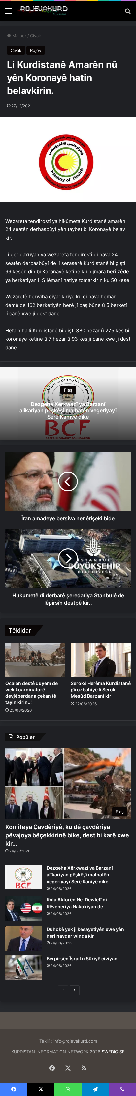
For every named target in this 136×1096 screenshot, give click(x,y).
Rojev (35, 50)
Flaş (68, 390)
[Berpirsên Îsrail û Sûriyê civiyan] (23, 967)
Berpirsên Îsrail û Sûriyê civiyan (82, 958)
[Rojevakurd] (43, 11)
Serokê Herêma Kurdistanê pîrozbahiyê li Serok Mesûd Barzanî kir (101, 689)
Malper (18, 35)
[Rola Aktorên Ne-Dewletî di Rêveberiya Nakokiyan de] (23, 908)
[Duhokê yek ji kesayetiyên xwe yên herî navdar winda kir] (23, 938)
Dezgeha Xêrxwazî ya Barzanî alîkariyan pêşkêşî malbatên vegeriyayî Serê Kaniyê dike (68, 410)
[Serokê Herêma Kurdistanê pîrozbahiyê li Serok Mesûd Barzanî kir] (101, 660)
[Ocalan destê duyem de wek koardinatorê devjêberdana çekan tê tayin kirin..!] (35, 660)
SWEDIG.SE (113, 1051)
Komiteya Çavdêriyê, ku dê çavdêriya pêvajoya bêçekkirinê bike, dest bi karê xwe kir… (67, 835)
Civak (35, 35)
